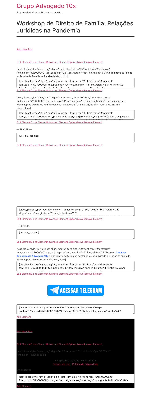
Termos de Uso (61, 364)
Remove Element (92, 62)
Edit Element (24, 62)
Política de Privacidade (85, 364)
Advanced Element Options (62, 62)
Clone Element (39, 62)
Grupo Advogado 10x (46, 5)
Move (80, 62)
